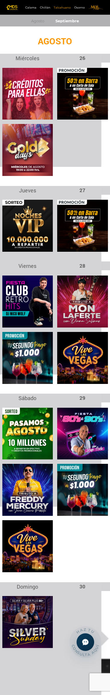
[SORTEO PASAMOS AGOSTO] (27, 433)
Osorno (79, 7)
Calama (30, 7)
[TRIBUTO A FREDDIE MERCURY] (27, 489)
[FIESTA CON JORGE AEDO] (82, 433)
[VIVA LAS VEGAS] (82, 357)
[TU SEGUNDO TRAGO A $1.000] (27, 357)
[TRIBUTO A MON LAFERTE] (82, 301)
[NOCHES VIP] (27, 225)
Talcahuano (62, 7)
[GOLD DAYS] (27, 149)
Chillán (45, 7)
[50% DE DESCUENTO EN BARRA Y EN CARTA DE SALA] (82, 93)
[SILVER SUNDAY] (27, 622)
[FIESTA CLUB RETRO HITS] (27, 301)
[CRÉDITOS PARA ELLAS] (27, 93)
